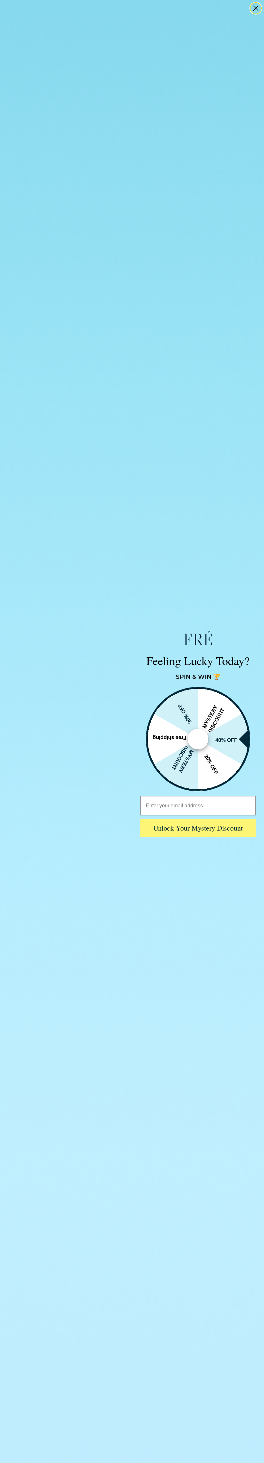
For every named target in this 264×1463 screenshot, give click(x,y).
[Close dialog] (255, 8)
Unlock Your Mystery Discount (198, 828)
